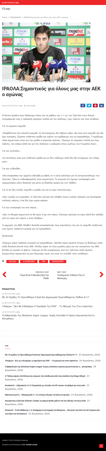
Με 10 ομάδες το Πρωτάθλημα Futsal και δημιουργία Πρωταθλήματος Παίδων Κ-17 (45, 297)
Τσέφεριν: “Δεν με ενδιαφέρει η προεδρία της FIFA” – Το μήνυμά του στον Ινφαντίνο (47, 306)
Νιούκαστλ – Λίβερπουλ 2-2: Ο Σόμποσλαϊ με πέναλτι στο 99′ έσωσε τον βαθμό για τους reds (45, 385)
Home (4, 17)
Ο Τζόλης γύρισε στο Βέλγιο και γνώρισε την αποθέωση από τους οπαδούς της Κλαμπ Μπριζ (45, 376)
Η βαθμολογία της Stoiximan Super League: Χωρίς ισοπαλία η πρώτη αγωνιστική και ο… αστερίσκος (48, 367)
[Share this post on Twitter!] (89, 105)
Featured (12, 261)
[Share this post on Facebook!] (82, 105)
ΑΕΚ (43, 261)
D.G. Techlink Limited (29, 445)
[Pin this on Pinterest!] (95, 105)
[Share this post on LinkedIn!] (101, 105)
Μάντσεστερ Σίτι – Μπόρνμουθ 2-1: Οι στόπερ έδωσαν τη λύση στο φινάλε (37, 395)
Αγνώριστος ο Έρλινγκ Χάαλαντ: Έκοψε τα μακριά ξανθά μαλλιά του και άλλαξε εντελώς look (45, 401)
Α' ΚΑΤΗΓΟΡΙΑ (29, 261)
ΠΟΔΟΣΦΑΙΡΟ (15, 17)
